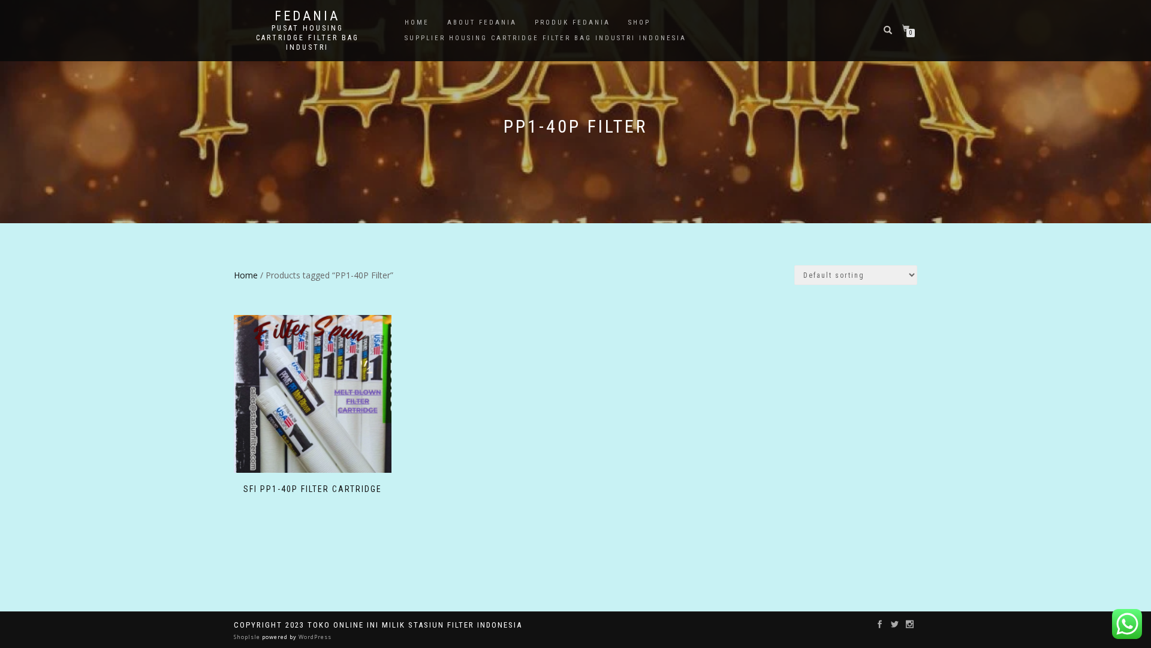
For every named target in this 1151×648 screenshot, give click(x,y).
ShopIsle (248, 637)
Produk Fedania (572, 22)
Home (417, 22)
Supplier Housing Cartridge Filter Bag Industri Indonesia (545, 38)
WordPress (314, 637)
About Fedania (482, 22)
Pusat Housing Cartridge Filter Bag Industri (307, 38)
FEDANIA (307, 16)
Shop (639, 22)
